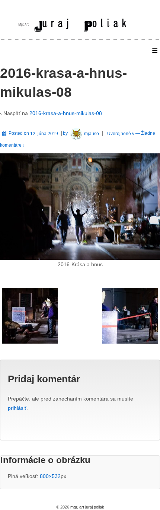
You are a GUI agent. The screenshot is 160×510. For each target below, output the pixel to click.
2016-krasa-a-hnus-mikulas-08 (65, 113)
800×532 (50, 476)
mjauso (91, 133)
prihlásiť (17, 408)
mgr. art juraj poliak (86, 507)
